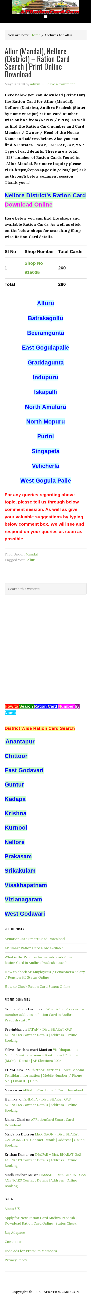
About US (12, 1208)
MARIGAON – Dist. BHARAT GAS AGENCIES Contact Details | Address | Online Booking (44, 1139)
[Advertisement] (45, 649)
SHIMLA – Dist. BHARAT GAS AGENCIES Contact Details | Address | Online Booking (41, 1104)
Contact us (13, 1241)
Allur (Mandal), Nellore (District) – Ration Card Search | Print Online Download (37, 62)
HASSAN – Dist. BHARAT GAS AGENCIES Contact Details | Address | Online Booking (45, 1180)
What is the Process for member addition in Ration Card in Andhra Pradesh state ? (44, 1014)
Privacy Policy (16, 1260)
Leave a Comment (60, 84)
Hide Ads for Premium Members (31, 1251)
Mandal (32, 554)
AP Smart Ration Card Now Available (34, 948)
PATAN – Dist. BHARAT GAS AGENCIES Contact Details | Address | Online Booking (41, 1035)
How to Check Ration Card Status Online (37, 986)
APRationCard (45, 7)
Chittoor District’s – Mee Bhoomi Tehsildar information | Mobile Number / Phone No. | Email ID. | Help (44, 1075)
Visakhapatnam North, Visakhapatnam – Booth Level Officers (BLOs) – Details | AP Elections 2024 (41, 1055)
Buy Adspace (15, 1232)
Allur (31, 560)
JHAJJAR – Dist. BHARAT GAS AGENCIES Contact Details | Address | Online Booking (43, 1160)
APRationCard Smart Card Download (35, 939)
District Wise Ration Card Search (40, 728)
